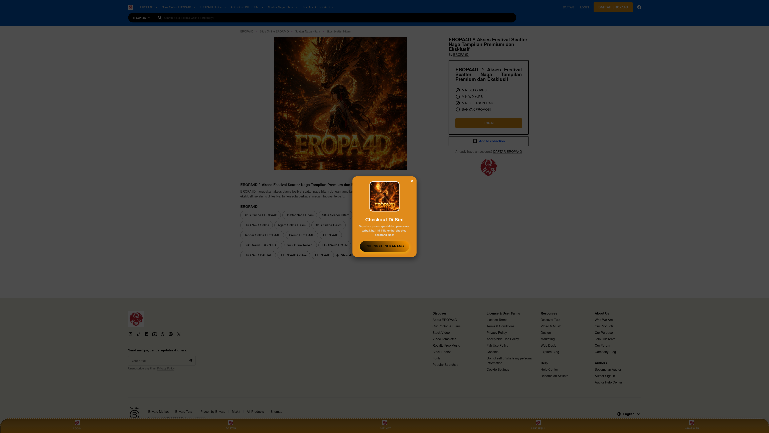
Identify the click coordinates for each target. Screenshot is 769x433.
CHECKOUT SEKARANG (384, 246)
